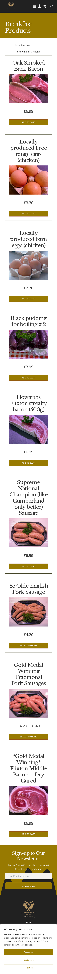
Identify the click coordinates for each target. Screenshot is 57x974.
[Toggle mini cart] (44, 6)
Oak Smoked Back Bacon (28, 66)
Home (28, 922)
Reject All (28, 967)
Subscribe (28, 886)
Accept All (28, 952)
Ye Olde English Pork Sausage (28, 589)
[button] (28, 122)
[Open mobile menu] (34, 6)
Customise (29, 960)
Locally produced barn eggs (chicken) (28, 239)
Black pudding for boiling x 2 (28, 321)
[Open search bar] (51, 6)
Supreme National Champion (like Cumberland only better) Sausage (28, 497)
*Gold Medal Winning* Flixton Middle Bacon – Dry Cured (28, 768)
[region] (28, 949)
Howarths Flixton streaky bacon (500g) (28, 403)
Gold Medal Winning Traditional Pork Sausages (28, 674)
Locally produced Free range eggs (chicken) (28, 151)
